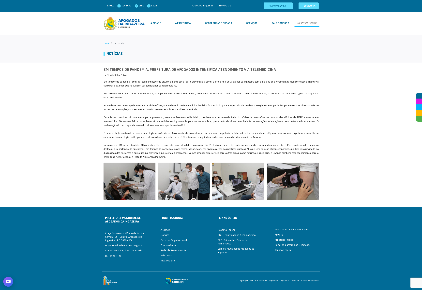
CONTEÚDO (126, 6)
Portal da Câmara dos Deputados (293, 244)
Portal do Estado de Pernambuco (292, 229)
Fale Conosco (168, 255)
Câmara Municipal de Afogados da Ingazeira (236, 250)
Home (107, 43)
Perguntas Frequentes (202, 6)
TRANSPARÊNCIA (277, 5)
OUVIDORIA (309, 5)
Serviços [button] (251, 23)
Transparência (168, 245)
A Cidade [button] (156, 23)
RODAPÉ (154, 6)
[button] (8, 282)
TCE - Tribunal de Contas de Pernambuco (232, 242)
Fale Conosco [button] (280, 23)
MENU (141, 6)
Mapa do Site (225, 6)
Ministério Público (284, 239)
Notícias (165, 235)
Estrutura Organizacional (174, 240)
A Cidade (165, 229)
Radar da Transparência (173, 250)
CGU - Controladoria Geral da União (237, 235)
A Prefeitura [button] (183, 23)
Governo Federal (226, 229)
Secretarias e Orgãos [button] (218, 23)
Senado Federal (283, 250)
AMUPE (279, 234)
